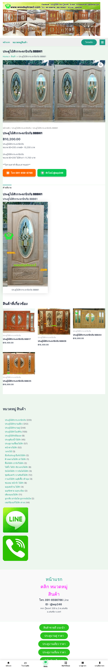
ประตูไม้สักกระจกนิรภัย (21, 128)
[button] (100, 64)
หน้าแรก (6, 42)
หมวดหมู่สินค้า (20, 42)
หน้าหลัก (6, 128)
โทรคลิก (89, 42)
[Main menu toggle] (102, 42)
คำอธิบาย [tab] (7, 187)
